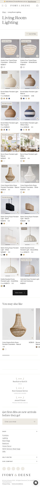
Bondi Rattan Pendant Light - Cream (10, 92)
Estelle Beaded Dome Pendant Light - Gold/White (9, 280)
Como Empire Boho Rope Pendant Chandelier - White (29, 186)
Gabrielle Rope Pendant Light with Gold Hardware (29, 280)
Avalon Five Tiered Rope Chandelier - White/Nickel (28, 61)
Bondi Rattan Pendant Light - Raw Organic (10, 124)
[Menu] (2, 6)
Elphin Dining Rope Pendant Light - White (10, 249)
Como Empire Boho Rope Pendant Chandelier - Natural (10, 186)
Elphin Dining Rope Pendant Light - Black (10, 217)
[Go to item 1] (12, 88)
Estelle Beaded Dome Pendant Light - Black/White (29, 249)
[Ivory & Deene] (20, 475)
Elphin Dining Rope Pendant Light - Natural (29, 217)
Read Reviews (32, 1)
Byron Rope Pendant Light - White (29, 155)
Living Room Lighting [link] (14, 12)
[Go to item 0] (7, 88)
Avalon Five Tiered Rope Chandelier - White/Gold (9, 61)
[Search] (6, 5)
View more (18, 293)
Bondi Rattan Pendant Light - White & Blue (29, 124)
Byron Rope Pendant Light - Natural (10, 155)
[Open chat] (35, 482)
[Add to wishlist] (18, 41)
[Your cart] (37, 5)
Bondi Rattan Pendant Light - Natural (29, 92)
